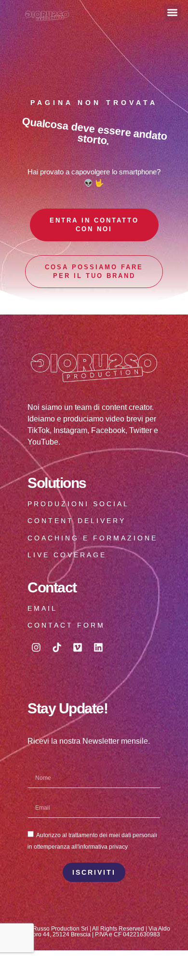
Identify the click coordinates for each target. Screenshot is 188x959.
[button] (172, 12)
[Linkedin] (98, 647)
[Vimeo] (77, 647)
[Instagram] (36, 647)
